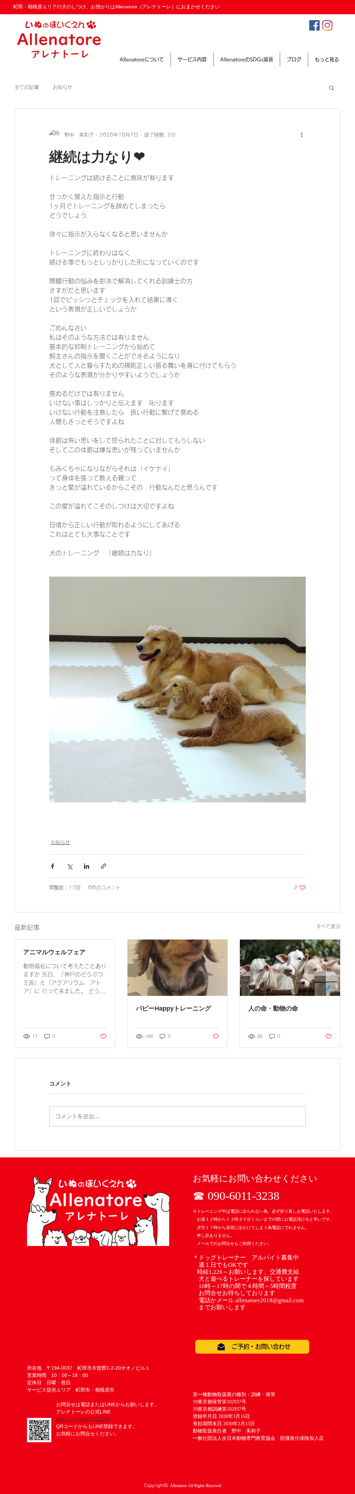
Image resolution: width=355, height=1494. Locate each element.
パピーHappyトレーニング (173, 1008)
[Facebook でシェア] (52, 866)
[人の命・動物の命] (290, 968)
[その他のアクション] (301, 135)
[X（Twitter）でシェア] (69, 866)
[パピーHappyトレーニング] (178, 968)
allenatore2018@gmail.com (269, 1300)
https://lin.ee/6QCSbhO (83, 1419)
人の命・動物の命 (273, 1008)
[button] (331, 87)
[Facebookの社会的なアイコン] (314, 25)
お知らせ (62, 87)
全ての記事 (27, 87)
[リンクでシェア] (103, 866)
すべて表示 (328, 926)
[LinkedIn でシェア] (86, 866)
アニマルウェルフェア (54, 952)
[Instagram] (327, 25)
